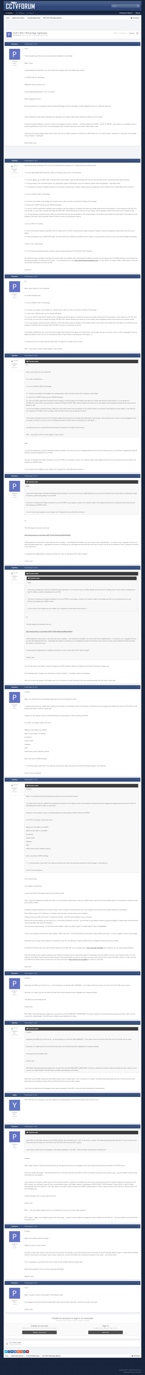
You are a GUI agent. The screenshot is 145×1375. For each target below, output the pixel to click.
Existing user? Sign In (125, 13)
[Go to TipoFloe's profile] (14, 166)
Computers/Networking (40, 35)
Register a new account (39, 1332)
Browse (9, 13)
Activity (20, 13)
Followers (131, 33)
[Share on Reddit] (18, 1351)
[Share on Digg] (12, 1351)
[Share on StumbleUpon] (21, 1351)
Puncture (18, 35)
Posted (30, 44)
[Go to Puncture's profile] (9, 34)
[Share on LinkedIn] (24, 1351)
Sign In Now (105, 1332)
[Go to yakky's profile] (14, 1105)
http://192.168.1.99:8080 (95, 948)
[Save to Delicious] (15, 1351)
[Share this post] (138, 44)
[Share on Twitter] (6, 1351)
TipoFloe (15, 160)
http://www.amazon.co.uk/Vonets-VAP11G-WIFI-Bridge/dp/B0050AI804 (47, 535)
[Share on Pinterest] (27, 1351)
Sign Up (138, 13)
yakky (15, 1095)
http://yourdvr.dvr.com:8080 (78, 959)
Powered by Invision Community (132, 1372)
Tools (30, 13)
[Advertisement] (72, 25)
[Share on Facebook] (9, 1351)
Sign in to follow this (121, 33)
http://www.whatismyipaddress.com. (86, 260)
